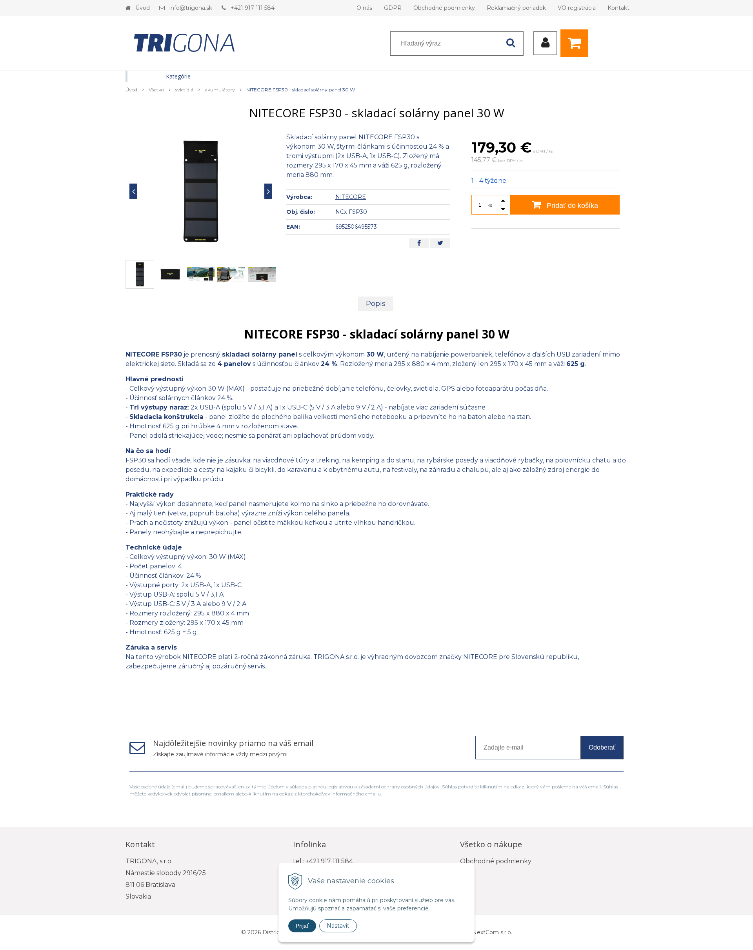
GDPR (393, 7)
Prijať (302, 926)
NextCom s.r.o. (492, 932)
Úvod (142, 7)
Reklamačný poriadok (516, 7)
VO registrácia (577, 7)
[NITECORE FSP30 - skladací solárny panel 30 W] (201, 191)
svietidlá (184, 90)
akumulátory (220, 90)
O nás (364, 7)
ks (489, 205)
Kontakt (618, 7)
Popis (376, 303)
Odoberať (602, 747)
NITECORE (350, 196)
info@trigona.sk (190, 7)
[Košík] (576, 43)
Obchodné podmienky (444, 7)
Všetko (156, 90)
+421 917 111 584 (253, 7)
